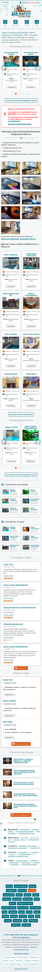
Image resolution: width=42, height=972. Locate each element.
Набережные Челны (25, 903)
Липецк (12, 903)
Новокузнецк (23, 908)
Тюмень (8, 921)
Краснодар (17, 899)
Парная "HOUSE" (11, 427)
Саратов (14, 916)
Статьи (6, 964)
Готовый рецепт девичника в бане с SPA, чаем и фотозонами (26, 794)
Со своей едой (21, 860)
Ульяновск (17, 921)
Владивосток (11, 890)
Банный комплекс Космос (11, 53)
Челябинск (16, 925)
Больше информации (22, 815)
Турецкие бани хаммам (24, 831)
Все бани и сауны (9, 957)
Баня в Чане (8, 680)
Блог (12, 961)
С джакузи (34, 852)
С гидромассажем (24, 854)
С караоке (33, 860)
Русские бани (24, 829)
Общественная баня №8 (13, 624)
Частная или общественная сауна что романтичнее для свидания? (24, 772)
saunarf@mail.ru (14, 121)
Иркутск (27, 895)
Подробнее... (9, 695)
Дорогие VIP (35, 848)
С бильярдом (13, 862)
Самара (5, 916)
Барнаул (32, 886)
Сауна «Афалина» (11, 254)
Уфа (25, 921)
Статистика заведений (31, 964)
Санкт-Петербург (21, 886)
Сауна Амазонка (10, 374)
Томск (31, 916)
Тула (37, 916)
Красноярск (28, 899)
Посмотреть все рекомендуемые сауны (21, 100)
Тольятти (23, 916)
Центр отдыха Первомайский (30, 427)
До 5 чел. (24, 838)
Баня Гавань (8, 722)
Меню (5, 25)
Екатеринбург (9, 895)
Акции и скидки (15, 964)
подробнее (11, 87)
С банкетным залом (29, 864)
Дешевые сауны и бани (28, 846)
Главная (4, 32)
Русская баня (17, 35)
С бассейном (23, 852)
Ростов (29, 912)
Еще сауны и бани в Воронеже (21, 414)
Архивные (19, 961)
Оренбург (12, 912)
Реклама (6, 961)
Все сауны (15, 25)
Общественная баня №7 (11, 294)
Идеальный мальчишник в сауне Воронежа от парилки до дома (25, 805)
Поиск (37, 25)
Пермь (21, 912)
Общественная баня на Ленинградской (19, 607)
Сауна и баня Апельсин (35, 499)
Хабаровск (33, 921)
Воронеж (32, 890)
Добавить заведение (32, 961)
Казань (35, 895)
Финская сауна (7, 35)
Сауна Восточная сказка (30, 53)
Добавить (37, 2)
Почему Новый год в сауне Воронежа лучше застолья (24, 783)
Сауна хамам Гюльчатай (31, 254)
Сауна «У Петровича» (14, 508)
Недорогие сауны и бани (17, 848)
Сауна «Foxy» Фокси (31, 334)
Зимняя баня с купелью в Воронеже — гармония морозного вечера (23, 760)
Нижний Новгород (8, 908)
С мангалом (25, 862)
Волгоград (22, 890)
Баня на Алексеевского (31, 294)
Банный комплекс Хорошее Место (18, 238)
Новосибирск (35, 908)
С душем (12, 854)
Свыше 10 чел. (19, 840)
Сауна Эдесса (31, 374)
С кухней (36, 862)
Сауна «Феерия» (10, 334)
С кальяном (14, 864)
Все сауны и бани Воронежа (18, 32)
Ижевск (19, 895)
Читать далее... (9, 576)
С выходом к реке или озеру (21, 855)
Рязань (36, 912)
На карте (27, 25)
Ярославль (26, 925)
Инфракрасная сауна (26, 833)
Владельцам (26, 2)
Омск (4, 912)
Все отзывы (22, 668)
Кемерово (6, 899)
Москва (9, 886)
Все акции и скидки (22, 744)
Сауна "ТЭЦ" (8, 564)
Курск (37, 899)
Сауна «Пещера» (34, 508)
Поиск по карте (22, 957)
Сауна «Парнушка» (34, 527)
